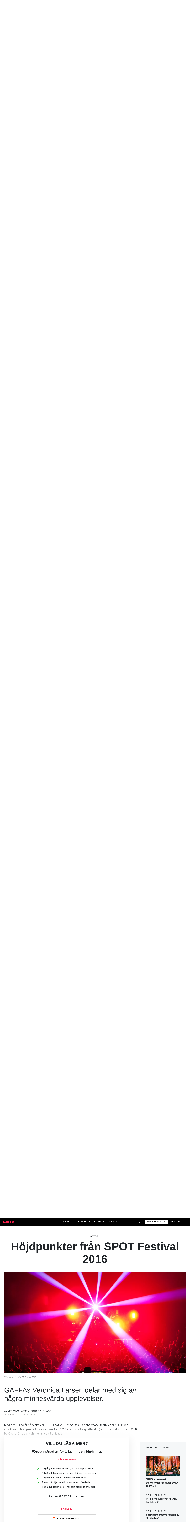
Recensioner (83, 1222)
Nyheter (66, 1222)
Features (99, 1222)
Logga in (175, 1222)
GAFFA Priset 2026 (118, 1222)
